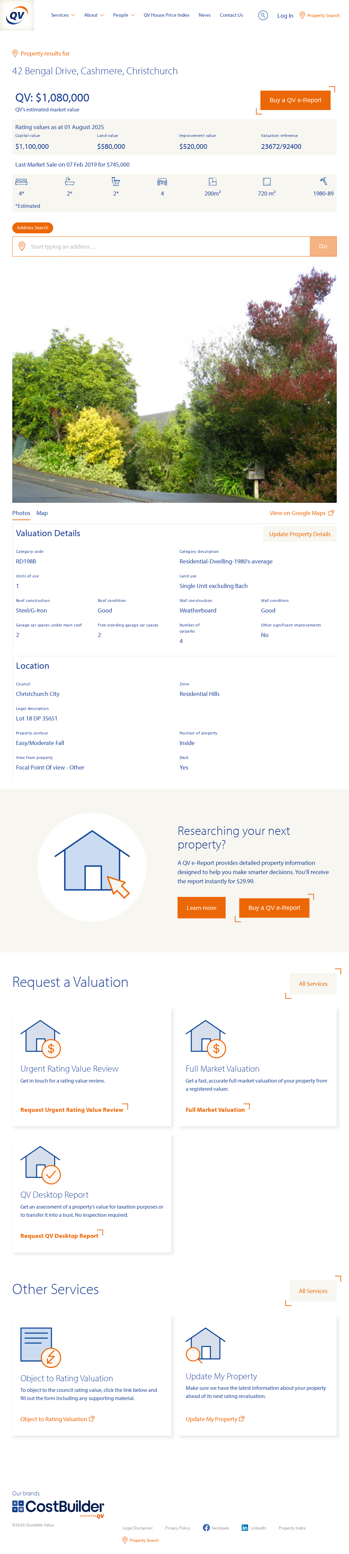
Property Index (292, 1527)
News (205, 15)
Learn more (201, 908)
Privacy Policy (177, 1527)
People (120, 15)
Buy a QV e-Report (295, 100)
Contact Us (231, 15)
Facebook (220, 1527)
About (90, 15)
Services (60, 15)
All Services (313, 984)
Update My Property (211, 1419)
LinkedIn (258, 1527)
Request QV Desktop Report (59, 1236)
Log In (285, 15)
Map (42, 513)
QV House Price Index (166, 15)
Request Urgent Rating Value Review (71, 1110)
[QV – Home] (17, 15)
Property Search (144, 1540)
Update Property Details (300, 534)
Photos (21, 513)
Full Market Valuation (215, 1110)
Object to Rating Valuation (53, 1419)
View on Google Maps (298, 513)
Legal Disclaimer (137, 1527)
